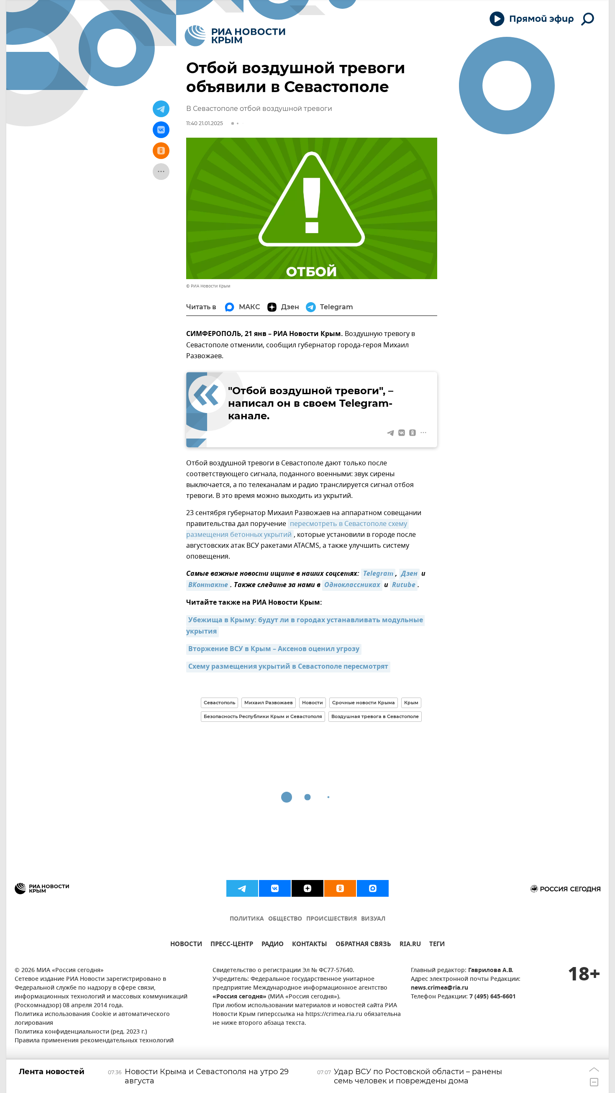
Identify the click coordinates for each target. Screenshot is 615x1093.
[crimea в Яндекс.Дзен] (307, 888)
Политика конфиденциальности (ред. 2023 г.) (81, 1032)
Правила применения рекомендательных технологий (94, 1041)
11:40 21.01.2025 (204, 123)
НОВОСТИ (186, 945)
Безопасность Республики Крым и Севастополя (263, 716)
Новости (312, 703)
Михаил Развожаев (268, 703)
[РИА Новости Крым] (234, 35)
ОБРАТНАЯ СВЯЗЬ (363, 945)
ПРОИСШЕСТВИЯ (331, 919)
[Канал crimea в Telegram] (242, 888)
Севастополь (219, 703)
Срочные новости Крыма (363, 703)
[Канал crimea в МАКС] (373, 888)
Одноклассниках (352, 585)
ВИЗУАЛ (373, 919)
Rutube (403, 585)
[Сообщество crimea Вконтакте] (275, 888)
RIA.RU (410, 945)
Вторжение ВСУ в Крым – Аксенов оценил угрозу (273, 649)
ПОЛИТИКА (247, 919)
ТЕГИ (437, 945)
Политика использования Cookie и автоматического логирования (92, 1019)
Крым (411, 703)
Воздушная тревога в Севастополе (375, 716)
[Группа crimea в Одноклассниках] (340, 888)
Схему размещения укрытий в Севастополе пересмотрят (288, 667)
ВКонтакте (208, 585)
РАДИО (272, 945)
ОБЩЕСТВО (285, 919)
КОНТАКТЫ (309, 945)
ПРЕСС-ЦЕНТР (231, 945)
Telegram (378, 574)
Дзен (409, 574)
